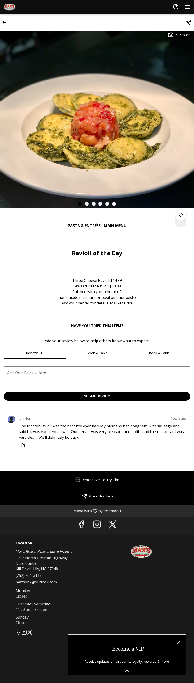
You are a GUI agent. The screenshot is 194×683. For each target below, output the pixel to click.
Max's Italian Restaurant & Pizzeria (141, 551)
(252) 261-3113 (29, 575)
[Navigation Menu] (187, 7)
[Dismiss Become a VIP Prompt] (178, 642)
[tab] (35, 353)
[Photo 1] (80, 204)
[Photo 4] (100, 204)
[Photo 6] (114, 204)
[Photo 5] (107, 204)
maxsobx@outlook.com (36, 582)
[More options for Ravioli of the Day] (180, 215)
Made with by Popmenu (62, 511)
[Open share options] (188, 22)
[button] (5, 22)
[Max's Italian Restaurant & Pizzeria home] (25, 7)
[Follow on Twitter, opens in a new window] (112, 525)
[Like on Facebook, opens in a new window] (81, 525)
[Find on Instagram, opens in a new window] (97, 525)
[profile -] (176, 7)
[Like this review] (24, 445)
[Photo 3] (94, 204)
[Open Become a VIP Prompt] (127, 671)
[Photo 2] (87, 204)
